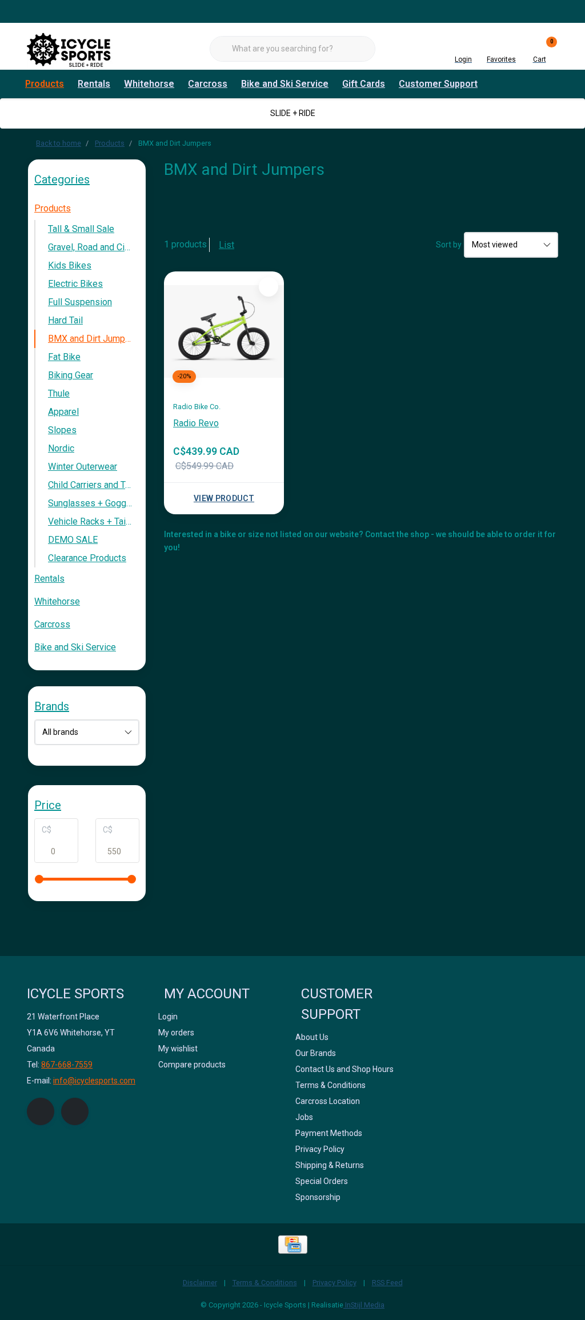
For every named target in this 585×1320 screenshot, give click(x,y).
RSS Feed (387, 1282)
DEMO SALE (73, 539)
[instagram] (75, 1111)
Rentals (94, 83)
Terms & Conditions (265, 1282)
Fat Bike (64, 356)
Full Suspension (80, 302)
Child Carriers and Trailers (93, 484)
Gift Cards (363, 83)
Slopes (62, 430)
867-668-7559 (67, 1064)
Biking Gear (70, 375)
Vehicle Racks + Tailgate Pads (93, 521)
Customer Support (438, 83)
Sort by (449, 244)
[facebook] (40, 1111)
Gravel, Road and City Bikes (93, 247)
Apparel (63, 411)
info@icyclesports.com (94, 1080)
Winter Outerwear (82, 466)
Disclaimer (200, 1282)
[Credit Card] (292, 1244)
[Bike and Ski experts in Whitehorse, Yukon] (70, 48)
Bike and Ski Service (284, 83)
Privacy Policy (334, 1282)
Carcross (207, 83)
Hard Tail (65, 320)
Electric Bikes (75, 283)
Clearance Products (87, 558)
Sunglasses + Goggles (93, 503)
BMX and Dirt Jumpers (93, 338)
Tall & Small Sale (81, 228)
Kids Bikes (69, 265)
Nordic (61, 448)
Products (44, 83)
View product (224, 498)
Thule (59, 393)
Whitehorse (149, 83)
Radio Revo (196, 423)
